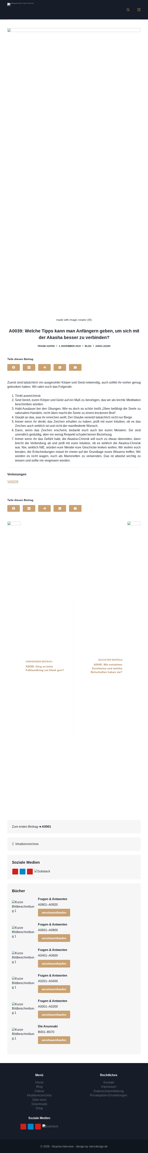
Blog (88, 346)
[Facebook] (13, 367)
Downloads (39, 1104)
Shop (39, 1108)
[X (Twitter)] (29, 367)
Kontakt (108, 1082)
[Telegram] (44, 367)
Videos (39, 1091)
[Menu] (139, 9)
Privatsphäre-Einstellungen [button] (108, 1095)
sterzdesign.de (98, 1146)
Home (39, 1082)
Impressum (108, 1086)
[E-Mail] (75, 367)
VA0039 (12, 481)
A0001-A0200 (102, 346)
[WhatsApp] (60, 367)
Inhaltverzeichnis (26, 844)
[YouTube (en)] (30, 871)
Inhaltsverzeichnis (39, 1095)
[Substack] (42, 871)
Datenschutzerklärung (109, 1091)
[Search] (128, 9)
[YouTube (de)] (15, 871)
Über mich (39, 1099)
